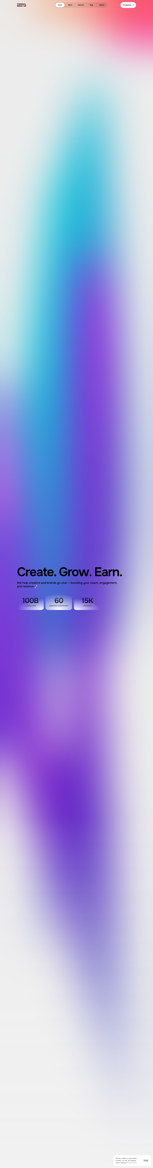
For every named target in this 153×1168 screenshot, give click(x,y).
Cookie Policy (132, 1163)
